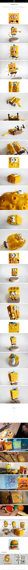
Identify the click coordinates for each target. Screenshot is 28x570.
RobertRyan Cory (22, 7)
